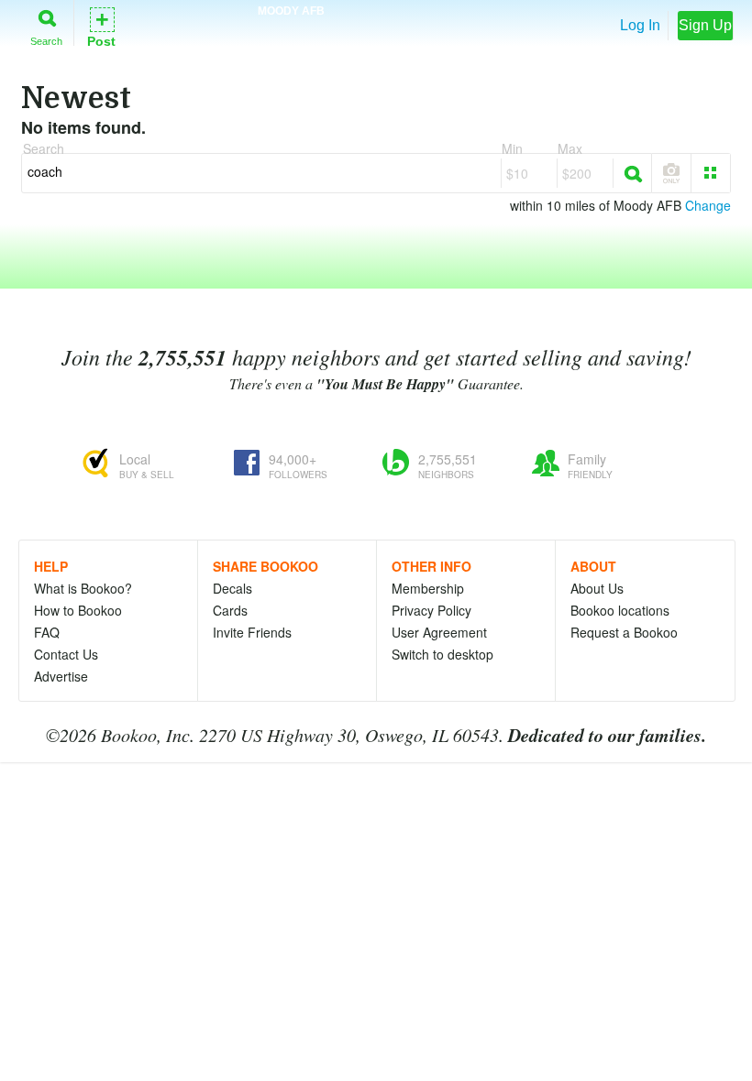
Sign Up (705, 25)
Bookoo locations (619, 610)
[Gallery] (710, 173)
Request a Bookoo (624, 632)
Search (46, 41)
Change (708, 205)
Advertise (61, 676)
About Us (597, 588)
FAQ (47, 632)
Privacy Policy (431, 610)
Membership (428, 588)
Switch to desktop (442, 654)
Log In (640, 25)
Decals (232, 588)
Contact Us (66, 654)
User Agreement (439, 632)
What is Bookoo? (83, 588)
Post (101, 26)
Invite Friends (252, 632)
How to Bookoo (78, 610)
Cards (230, 610)
